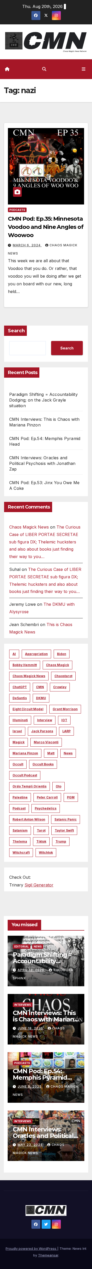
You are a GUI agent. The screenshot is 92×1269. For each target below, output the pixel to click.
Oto (58, 786)
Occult (18, 764)
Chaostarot (63, 676)
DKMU (41, 698)
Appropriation (36, 654)
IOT (64, 720)
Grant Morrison (65, 709)
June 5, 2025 (30, 1086)
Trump (60, 841)
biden (61, 654)
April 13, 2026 (31, 970)
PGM (71, 797)
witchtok (46, 852)
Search (16, 331)
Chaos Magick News (29, 527)
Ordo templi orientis (30, 786)
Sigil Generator (39, 884)
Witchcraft (21, 852)
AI (14, 654)
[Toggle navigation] (83, 69)
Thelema (20, 841)
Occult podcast (25, 775)
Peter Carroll (47, 797)
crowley (59, 687)
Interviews (22, 1004)
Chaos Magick (57, 665)
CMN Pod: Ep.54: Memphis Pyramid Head (40, 1077)
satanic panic (65, 819)
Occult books (43, 764)
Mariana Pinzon (25, 753)
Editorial (21, 946)
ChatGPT (20, 687)
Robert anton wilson (29, 819)
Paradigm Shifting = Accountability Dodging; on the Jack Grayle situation (43, 400)
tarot (41, 830)
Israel (17, 731)
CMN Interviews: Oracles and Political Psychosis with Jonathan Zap (42, 463)
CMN (40, 687)
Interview (44, 720)
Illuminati (20, 720)
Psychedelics (45, 808)
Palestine (20, 797)
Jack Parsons (42, 731)
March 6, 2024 (27, 245)
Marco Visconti (46, 742)
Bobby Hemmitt (25, 665)
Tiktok (41, 841)
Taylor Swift (64, 830)
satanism (20, 830)
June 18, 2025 (31, 1028)
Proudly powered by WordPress (31, 1248)
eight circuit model (28, 709)
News (68, 753)
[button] (44, 69)
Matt (50, 753)
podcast (19, 808)
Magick (19, 742)
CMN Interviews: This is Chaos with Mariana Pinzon (45, 1019)
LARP (66, 731)
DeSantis (20, 698)
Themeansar (48, 1255)
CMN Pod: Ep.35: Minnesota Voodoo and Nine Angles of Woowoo (45, 227)
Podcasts (17, 209)
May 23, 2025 (31, 1145)
